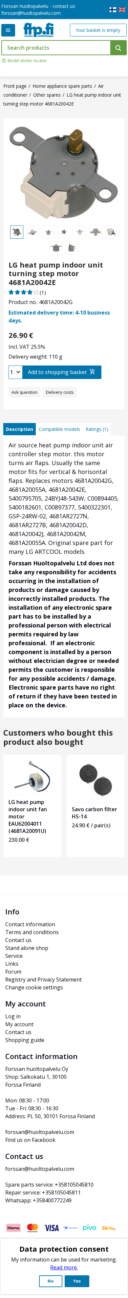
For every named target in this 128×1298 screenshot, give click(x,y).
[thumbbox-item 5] (79, 232)
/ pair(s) (91, 825)
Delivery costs (60, 392)
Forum (13, 971)
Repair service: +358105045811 (43, 1192)
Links (11, 963)
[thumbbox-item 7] (111, 232)
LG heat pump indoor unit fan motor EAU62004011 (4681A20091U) (28, 816)
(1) (43, 292)
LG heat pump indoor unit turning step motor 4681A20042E (56, 273)
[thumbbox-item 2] (32, 232)
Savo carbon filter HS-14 (94, 813)
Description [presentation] (19, 429)
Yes (77, 1281)
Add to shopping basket (57, 372)
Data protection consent (64, 1248)
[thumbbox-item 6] (95, 232)
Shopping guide (24, 1040)
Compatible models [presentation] (59, 429)
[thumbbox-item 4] (64, 232)
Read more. (64, 1267)
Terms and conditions (32, 932)
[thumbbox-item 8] (56, 247)
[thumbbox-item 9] (71, 247)
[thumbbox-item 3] (48, 232)
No (51, 1281)
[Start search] (118, 47)
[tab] (19, 429)
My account (19, 1024)
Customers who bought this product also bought (58, 737)
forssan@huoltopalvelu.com (31, 13)
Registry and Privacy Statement (43, 979)
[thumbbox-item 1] (16, 232)
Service (14, 955)
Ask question (24, 392)
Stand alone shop (26, 948)
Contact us (18, 940)
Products (8, 30)
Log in (13, 1016)
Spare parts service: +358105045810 (49, 1184)
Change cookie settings (34, 987)
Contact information (30, 924)
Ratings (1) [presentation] (97, 429)
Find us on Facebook (30, 1140)
